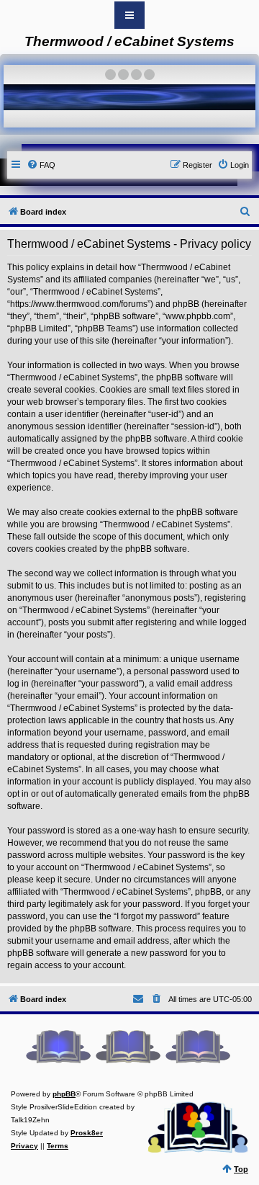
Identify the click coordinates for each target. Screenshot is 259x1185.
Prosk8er (87, 1133)
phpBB (64, 1094)
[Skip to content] (129, 15)
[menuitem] (41, 165)
